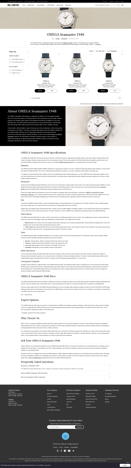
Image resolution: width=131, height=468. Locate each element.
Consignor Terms (70, 396)
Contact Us (104, 1)
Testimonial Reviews (91, 407)
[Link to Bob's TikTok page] (73, 451)
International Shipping (110, 396)
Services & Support (73, 390)
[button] (97, 44)
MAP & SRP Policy (90, 401)
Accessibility (74, 447)
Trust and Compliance (52, 396)
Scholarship (69, 407)
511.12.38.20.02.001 (18, 62)
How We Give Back (52, 401)
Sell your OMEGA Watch (35, 358)
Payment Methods (70, 399)
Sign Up (117, 1)
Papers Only (16, 73)
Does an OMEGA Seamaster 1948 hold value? (34, 373)
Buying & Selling (91, 390)
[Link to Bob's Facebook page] (61, 451)
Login (122, 1)
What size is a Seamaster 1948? (30, 366)
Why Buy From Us (90, 393)
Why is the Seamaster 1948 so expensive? (33, 377)
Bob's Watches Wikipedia (53, 410)
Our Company (52, 390)
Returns (107, 399)
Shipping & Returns (112, 390)
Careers (49, 399)
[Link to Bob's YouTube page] (69, 451)
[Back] (53, 38)
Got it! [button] (125, 465)
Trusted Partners (51, 407)
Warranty (107, 401)
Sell (52, 90)
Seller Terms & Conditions (72, 393)
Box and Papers (17, 70)
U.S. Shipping (108, 393)
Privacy (55, 447)
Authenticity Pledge (90, 396)
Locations (111, 1)
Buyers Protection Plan (91, 399)
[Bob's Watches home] (13, 5)
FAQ (67, 404)
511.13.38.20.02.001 (18, 59)
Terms (61, 447)
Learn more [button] (47, 465)
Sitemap (66, 447)
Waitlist (40, 90)
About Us (49, 393)
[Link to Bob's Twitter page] (57, 451)
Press (48, 404)
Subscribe (79, 427)
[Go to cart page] (122, 5)
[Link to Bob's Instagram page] (65, 451)
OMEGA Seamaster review (66, 162)
